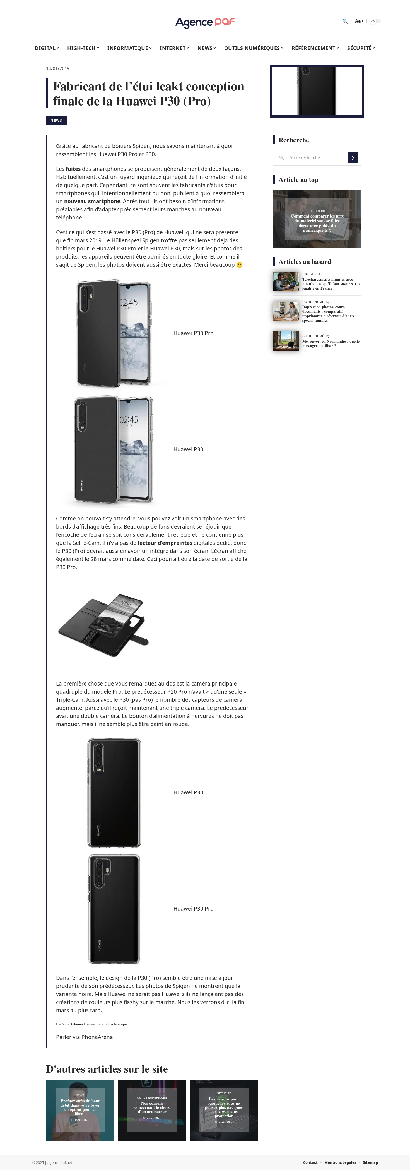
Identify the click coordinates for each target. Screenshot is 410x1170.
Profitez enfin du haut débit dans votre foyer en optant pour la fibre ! (80, 1107)
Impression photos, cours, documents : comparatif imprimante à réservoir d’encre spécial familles (328, 313)
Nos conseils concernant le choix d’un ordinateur (152, 1107)
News (56, 120)
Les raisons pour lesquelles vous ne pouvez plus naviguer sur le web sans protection (224, 1107)
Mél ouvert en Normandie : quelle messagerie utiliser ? (331, 343)
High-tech (317, 210)
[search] (345, 21)
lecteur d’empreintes (165, 542)
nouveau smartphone (92, 201)
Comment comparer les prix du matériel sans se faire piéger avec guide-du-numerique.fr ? (317, 222)
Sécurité (224, 1093)
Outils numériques (152, 1097)
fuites (73, 169)
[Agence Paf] (205, 21)
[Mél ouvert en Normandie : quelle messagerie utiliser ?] (286, 341)
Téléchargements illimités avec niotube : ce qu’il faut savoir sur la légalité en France (331, 283)
